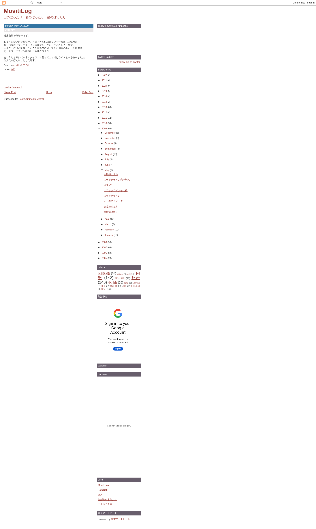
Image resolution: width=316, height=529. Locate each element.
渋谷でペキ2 (110, 206)
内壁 (13, 69)
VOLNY (108, 185)
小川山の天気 (105, 504)
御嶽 (126, 283)
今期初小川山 (111, 174)
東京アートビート (120, 519)
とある (120, 274)
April (107, 219)
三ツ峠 (129, 274)
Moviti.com (104, 485)
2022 (105, 75)
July (107, 159)
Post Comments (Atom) (31, 99)
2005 (105, 258)
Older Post (87, 92)
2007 (105, 247)
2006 (105, 253)
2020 (105, 85)
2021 (105, 80)
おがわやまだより (107, 499)
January (109, 235)
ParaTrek (103, 490)
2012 (105, 112)
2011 (105, 117)
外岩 (135, 277)
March (108, 224)
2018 (105, 96)
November (110, 138)
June (107, 164)
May (107, 170)
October (109, 143)
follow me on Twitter (129, 62)
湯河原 (113, 286)
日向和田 (136, 283)
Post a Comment (13, 87)
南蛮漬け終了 (111, 212)
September (111, 148)
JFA (100, 494)
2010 (105, 123)
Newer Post (10, 92)
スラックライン (112, 195)
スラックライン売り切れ (117, 179)
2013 (105, 107)
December (110, 132)
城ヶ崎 (120, 278)
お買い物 (104, 273)
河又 (103, 286)
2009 (105, 128)
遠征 (103, 289)
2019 (105, 91)
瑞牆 (124, 286)
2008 (105, 242)
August (109, 154)
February (110, 229)
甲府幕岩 (135, 286)
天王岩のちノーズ (113, 201)
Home (49, 92)
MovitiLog (18, 11)
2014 (105, 101)
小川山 (112, 282)
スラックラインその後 (115, 190)
